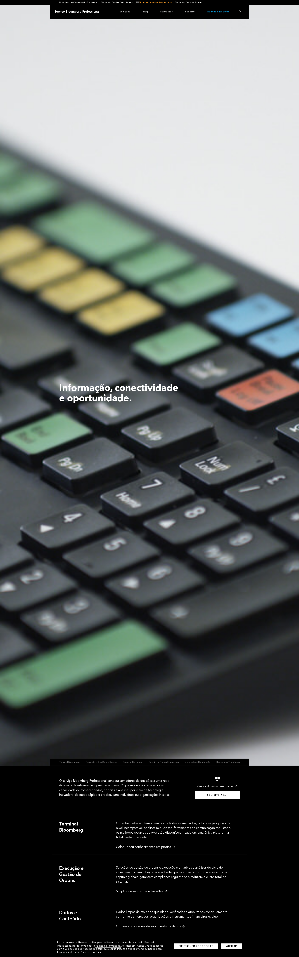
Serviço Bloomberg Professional (77, 12)
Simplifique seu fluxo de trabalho (140, 891)
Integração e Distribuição (197, 762)
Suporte (190, 11)
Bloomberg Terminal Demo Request (117, 2)
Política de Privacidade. (108, 945)
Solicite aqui (217, 795)
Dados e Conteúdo (132, 762)
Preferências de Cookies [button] (196, 946)
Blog (145, 11)
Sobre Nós (166, 11)
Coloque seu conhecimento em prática (143, 847)
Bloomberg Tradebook (228, 762)
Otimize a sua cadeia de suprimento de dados (148, 926)
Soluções (124, 11)
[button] (79, 2)
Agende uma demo (218, 11)
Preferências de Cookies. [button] (87, 952)
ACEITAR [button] (231, 946)
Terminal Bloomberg (69, 762)
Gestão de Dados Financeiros (164, 762)
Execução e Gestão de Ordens (101, 762)
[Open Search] (240, 12)
